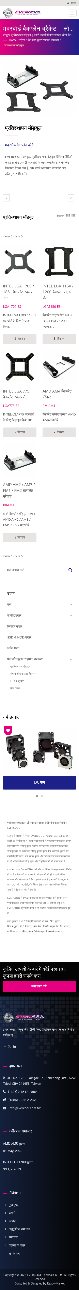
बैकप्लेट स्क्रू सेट (51, 926)
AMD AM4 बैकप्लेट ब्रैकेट (57, 394)
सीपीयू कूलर (14, 615)
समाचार (13, 1237)
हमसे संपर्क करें (54, 931)
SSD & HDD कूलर (19, 637)
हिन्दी (73, 3)
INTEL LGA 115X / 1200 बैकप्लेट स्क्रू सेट (58, 291)
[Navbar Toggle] (72, 13)
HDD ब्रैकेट (17, 681)
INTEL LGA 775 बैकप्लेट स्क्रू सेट (16, 394)
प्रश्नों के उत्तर (17, 1245)
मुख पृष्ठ (13, 1204)
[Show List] (73, 216)
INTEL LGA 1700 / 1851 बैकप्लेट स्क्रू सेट (18, 291)
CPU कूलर (55, 921)
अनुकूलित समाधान (19, 1229)
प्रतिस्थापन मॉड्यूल (14, 45)
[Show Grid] (68, 216)
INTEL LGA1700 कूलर (18, 1162)
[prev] (6, 197)
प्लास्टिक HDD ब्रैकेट (17, 931)
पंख (9, 604)
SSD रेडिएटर (25, 926)
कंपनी (12, 1213)
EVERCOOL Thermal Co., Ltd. (45, 1275)
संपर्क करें (14, 1253)
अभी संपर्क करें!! (39, 986)
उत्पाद (12, 1221)
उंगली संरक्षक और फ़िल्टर (22, 673)
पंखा (46, 921)
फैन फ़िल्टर (64, 926)
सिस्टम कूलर (14, 626)
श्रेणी (22, 40)
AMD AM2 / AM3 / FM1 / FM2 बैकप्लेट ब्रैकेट (19, 490)
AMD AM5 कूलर (14, 1143)
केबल (31, 931)
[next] (71, 197)
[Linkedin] (14, 1046)
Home (13, 40)
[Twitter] (9, 1046)
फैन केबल (15, 688)
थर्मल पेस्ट (13, 648)
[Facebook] (5, 1046)
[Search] (70, 570)
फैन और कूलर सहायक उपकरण (43, 40)
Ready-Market (56, 1283)
